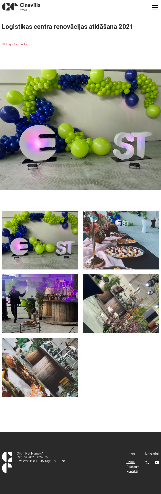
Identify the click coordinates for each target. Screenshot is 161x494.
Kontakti (132, 471)
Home (130, 462)
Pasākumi (133, 467)
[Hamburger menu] (155, 7)
